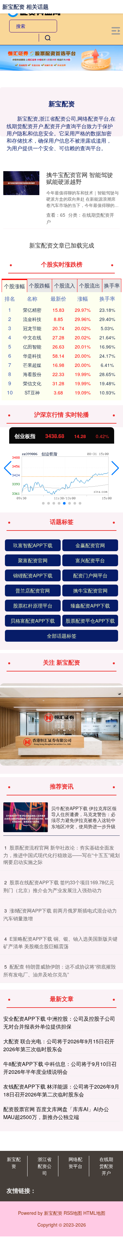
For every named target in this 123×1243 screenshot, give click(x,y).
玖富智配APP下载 (32, 545)
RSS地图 (73, 1213)
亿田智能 (32, 346)
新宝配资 (14, 1162)
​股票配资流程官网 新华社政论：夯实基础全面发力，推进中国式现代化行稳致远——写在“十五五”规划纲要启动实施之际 (61, 855)
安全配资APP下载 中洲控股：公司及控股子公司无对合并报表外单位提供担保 (59, 1022)
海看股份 (32, 374)
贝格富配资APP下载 (32, 620)
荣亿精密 (32, 310)
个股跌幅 (39, 285)
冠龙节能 (32, 328)
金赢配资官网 (90, 545)
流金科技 (32, 319)
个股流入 (64, 285)
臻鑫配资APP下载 (90, 605)
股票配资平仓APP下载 (90, 620)
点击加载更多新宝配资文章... (61, 245)
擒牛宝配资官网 (90, 590)
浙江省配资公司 (44, 1166)
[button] (7, 468)
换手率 (112, 285)
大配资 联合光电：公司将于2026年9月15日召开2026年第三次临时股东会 (58, 1045)
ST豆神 (32, 392)
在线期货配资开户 (106, 1166)
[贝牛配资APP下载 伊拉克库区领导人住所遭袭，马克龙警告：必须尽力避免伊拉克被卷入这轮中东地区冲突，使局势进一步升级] (25, 817)
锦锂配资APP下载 (32, 575)
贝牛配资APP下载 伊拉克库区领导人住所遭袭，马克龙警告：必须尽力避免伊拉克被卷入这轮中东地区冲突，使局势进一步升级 (83, 817)
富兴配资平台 (90, 560)
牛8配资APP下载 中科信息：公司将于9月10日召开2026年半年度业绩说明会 (59, 1067)
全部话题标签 (61, 635)
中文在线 (32, 337)
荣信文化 (32, 383)
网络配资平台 (75, 1162)
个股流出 (89, 285)
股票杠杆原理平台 (32, 605)
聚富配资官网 (33, 560)
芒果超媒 (32, 365)
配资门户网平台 (90, 575)
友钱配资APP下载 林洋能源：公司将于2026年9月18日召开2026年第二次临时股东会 (61, 1090)
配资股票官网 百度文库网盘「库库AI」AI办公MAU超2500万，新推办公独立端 (56, 1113)
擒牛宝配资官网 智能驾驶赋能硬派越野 (79, 178)
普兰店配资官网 (32, 590)
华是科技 (32, 355)
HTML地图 (94, 1213)
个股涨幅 (14, 286)
